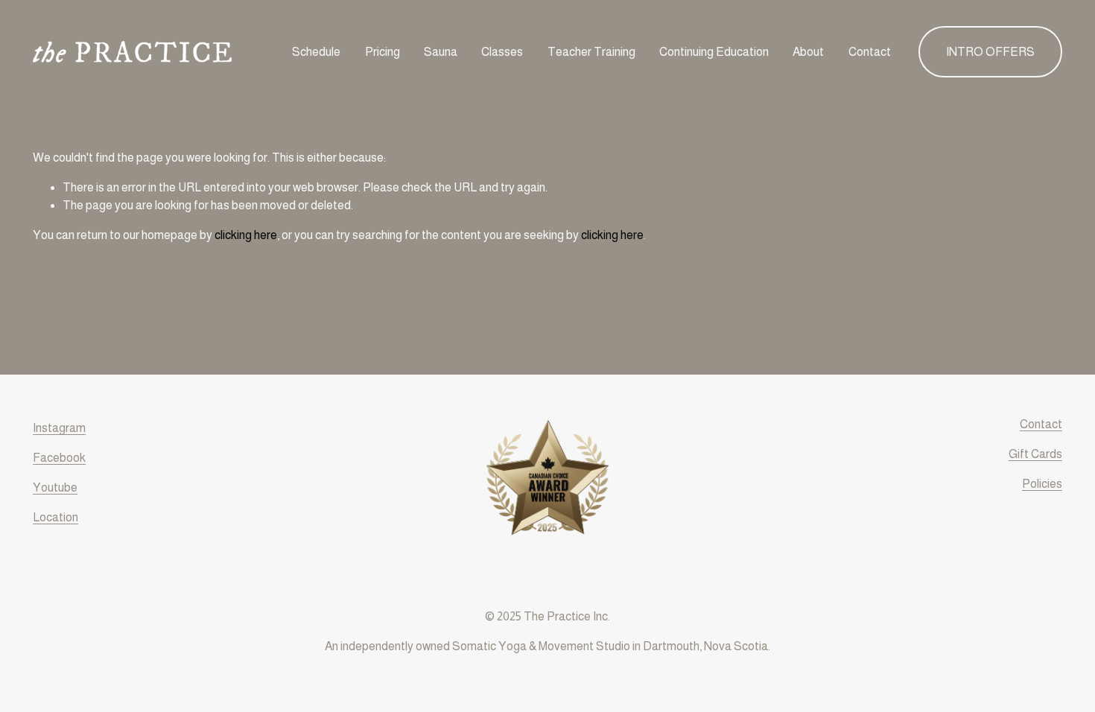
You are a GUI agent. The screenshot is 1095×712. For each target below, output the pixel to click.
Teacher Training (591, 51)
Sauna (440, 51)
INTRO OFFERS (990, 51)
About (808, 51)
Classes (502, 51)
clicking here (246, 235)
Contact (869, 51)
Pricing (382, 51)
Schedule (316, 51)
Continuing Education (714, 51)
